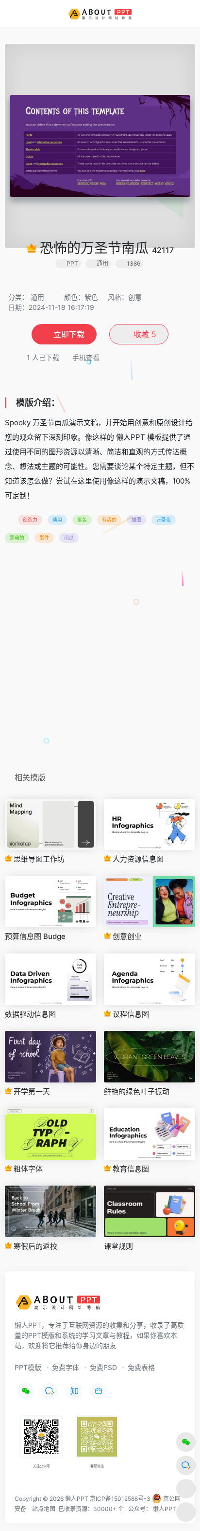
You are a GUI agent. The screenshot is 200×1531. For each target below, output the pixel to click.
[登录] (173, 14)
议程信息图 (130, 1014)
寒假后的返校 (34, 1246)
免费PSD (103, 1367)
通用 (37, 297)
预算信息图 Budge (35, 936)
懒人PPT (164, 1509)
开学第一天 (31, 1091)
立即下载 (68, 334)
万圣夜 (163, 519)
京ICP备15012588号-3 (120, 1498)
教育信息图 (130, 1168)
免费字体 (65, 1367)
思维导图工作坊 (38, 859)
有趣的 (109, 519)
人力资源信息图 (137, 859)
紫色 (82, 519)
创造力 (30, 519)
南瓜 (69, 537)
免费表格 (141, 1367)
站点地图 (43, 1509)
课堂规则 (118, 1246)
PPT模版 (28, 1367)
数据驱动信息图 (30, 1014)
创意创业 (126, 936)
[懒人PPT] (100, 13)
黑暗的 (17, 537)
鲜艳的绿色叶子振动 (136, 1091)
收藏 (143, 334)
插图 (136, 519)
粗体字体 (27, 1168)
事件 (44, 537)
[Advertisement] (100, 660)
